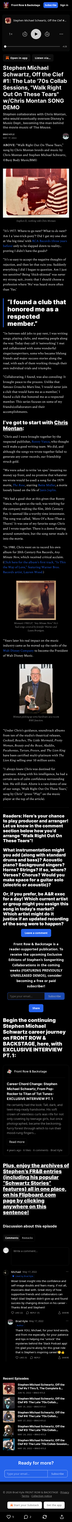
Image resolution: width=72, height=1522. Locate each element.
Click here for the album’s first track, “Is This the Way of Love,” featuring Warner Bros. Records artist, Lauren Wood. (34, 567)
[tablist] (19, 1238)
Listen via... (43, 58)
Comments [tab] (11, 1238)
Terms (25, 1496)
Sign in (64, 5)
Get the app (54, 1505)
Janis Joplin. (48, 490)
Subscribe (50, 5)
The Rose (19, 485)
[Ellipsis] (67, 1272)
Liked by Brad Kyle (24, 1276)
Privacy (64, 1492)
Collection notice (41, 1496)
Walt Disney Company (18, 650)
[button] (10, 34)
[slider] (32, 46)
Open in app (19, 58)
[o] (9, 1389)
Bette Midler (46, 485)
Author (20, 1325)
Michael (16, 1272)
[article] (36, 1389)
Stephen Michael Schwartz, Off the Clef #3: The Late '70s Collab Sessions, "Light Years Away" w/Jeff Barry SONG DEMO (42, 1428)
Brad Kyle (9, 134)
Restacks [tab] (27, 1238)
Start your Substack (26, 1505)
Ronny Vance (41, 441)
